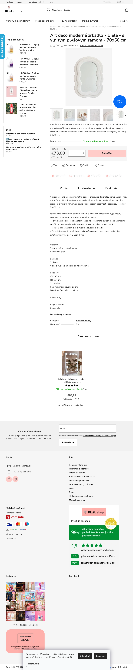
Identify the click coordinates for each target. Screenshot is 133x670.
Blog (71, 492)
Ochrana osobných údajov (81, 484)
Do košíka (107, 153)
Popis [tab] (64, 188)
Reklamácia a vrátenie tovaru (82, 476)
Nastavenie (33, 663)
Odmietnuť (85, 656)
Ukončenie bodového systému (20, 134)
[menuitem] (17, 20)
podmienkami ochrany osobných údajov (99, 435)
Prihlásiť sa (68, 442)
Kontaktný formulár (14, 2)
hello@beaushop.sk (21, 465)
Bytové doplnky (83, 320)
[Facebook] (9, 479)
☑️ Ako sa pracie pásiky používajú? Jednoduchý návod (23, 140)
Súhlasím (100, 656)
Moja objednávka (77, 500)
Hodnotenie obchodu (36, 2)
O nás (71, 488)
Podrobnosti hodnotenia (91, 45)
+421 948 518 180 (21, 471)
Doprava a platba (77, 472)
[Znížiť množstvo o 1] (70, 153)
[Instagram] (15, 479)
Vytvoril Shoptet (119, 667)
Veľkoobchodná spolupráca (81, 496)
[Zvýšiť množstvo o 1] (83, 153)
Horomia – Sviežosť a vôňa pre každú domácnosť (23, 148)
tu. (72, 657)
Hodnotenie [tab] (86, 188)
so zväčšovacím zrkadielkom (71, 405)
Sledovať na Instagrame (27, 624)
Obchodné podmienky (79, 480)
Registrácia (120, 2)
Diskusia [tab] (111, 188)
